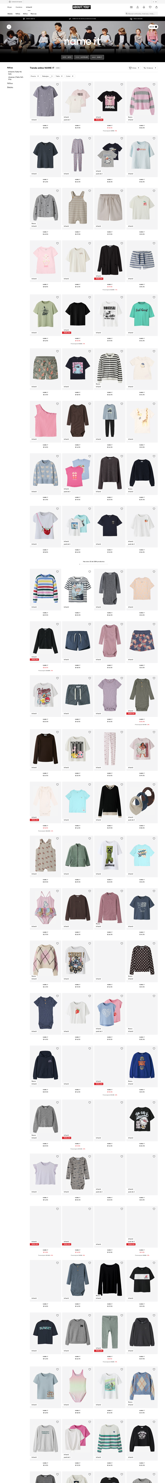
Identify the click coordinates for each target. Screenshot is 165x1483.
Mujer (9, 7)
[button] (134, 68)
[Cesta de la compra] (156, 7)
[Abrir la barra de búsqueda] (126, 14)
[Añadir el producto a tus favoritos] (57, 84)
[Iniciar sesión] (137, 7)
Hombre (19, 7)
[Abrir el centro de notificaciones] (144, 7)
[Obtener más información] (45, 131)
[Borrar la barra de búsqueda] (156, 14)
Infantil (29, 7)
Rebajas (45, 76)
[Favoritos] (150, 7)
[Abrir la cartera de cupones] (131, 7)
